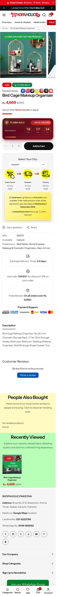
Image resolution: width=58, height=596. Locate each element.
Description (8, 325)
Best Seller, (23, 244)
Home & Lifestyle (23, 22)
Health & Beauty (41, 22)
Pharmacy (7, 22)
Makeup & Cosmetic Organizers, (19, 248)
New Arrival (43, 248)
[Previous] (3, 7)
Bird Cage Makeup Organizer (12, 478)
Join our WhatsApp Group (28, 584)
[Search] (44, 15)
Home (5, 28)
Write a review (28, 375)
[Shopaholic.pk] (25, 15)
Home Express (10, 90)
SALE (52, 22)
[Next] (51, 7)
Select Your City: (28, 159)
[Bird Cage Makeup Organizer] (12, 464)
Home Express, (37, 244)
